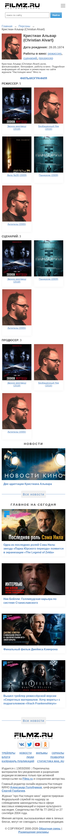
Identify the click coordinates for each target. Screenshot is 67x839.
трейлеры (8, 753)
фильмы (42, 753)
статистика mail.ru (50, 761)
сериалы (58, 753)
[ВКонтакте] (22, 744)
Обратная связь (50, 828)
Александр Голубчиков (26, 787)
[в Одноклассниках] (45, 744)
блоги (6, 757)
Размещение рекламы (33, 832)
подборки (57, 757)
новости (25, 753)
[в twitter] (29, 744)
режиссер (55, 53)
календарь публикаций (18, 761)
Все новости (33, 494)
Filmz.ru (28, 778)
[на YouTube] (37, 744)
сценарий (30, 58)
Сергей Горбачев (13, 790)
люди (30, 757)
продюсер (46, 58)
